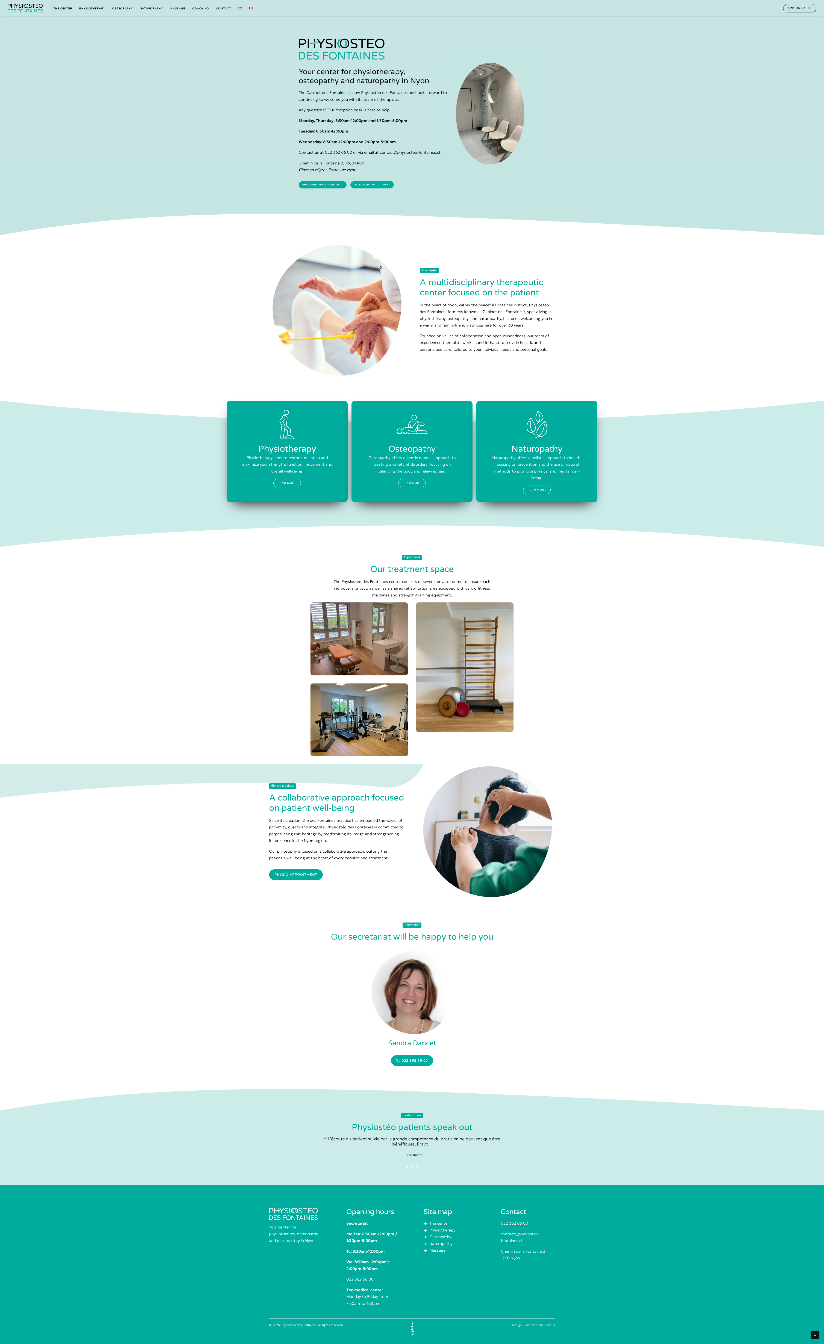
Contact (223, 8)
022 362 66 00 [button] (415, 1061)
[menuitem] (62, 9)
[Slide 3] (416, 1162)
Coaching (200, 8)
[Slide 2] (412, 1162)
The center (62, 8)
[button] (799, 8)
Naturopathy (151, 8)
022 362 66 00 (514, 1223)
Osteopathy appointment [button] (372, 185)
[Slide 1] (407, 1162)
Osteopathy (122, 8)
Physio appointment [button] (295, 875)
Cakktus (549, 1325)
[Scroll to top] (815, 1334)
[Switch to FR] (249, 8)
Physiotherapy (92, 8)
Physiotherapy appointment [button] (322, 185)
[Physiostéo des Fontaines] (25, 8)
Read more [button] (287, 483)
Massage (177, 8)
